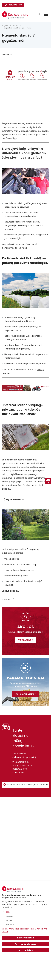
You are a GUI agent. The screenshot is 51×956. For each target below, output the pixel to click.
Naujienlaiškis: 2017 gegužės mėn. (17, 28)
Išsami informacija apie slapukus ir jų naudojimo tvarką (24, 930)
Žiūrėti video (21, 247)
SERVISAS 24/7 (15, 5)
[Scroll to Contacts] (48, 481)
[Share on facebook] (13, 599)
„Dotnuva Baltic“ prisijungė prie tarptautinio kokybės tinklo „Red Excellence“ (22, 409)
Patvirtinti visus (25, 950)
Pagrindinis (6, 25)
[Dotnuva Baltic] (15, 14)
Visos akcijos (25, 640)
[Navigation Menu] (46, 14)
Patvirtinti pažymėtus (25, 944)
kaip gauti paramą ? (25, 694)
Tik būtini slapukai (25, 938)
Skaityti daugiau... (10, 590)
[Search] (39, 14)
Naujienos (17, 25)
